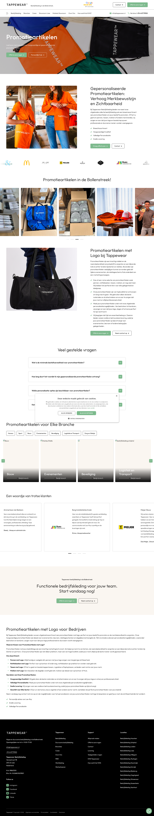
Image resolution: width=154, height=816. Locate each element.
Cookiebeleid (53, 812)
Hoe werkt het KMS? (85, 13)
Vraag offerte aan (99, 146)
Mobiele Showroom (59, 13)
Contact (118, 5)
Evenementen (41, 433)
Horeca (10, 433)
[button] (95, 5)
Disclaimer (62, 812)
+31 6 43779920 (11, 752)
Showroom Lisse (44, 13)
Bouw (29, 433)
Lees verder (91, 408)
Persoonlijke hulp (36, 55)
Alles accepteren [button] (86, 413)
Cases (34, 13)
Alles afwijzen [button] (66, 413)
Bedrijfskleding (16, 13)
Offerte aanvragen (136, 5)
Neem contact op (121, 333)
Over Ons (72, 13)
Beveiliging (55, 433)
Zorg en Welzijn (90, 433)
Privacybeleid (44, 812)
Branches (27, 13)
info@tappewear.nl (12, 747)
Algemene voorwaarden (32, 812)
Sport (20, 433)
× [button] (116, 396)
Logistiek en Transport (71, 433)
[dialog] (77, 408)
